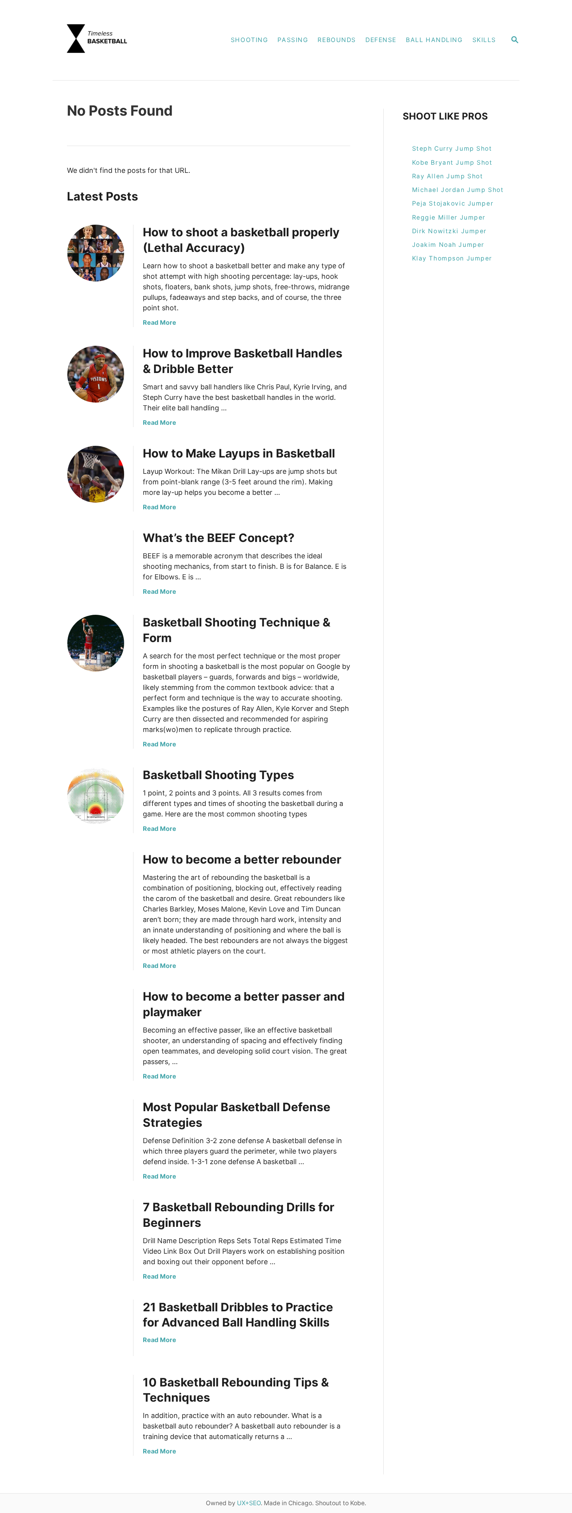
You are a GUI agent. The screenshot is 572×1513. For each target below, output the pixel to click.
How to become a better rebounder (242, 859)
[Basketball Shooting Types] (95, 795)
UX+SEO (249, 1503)
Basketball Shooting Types (218, 775)
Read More (159, 322)
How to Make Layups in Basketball (239, 453)
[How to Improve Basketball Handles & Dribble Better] (95, 374)
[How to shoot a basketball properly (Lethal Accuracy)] (95, 253)
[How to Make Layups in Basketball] (95, 474)
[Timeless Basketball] (125, 40)
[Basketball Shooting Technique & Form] (95, 643)
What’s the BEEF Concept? (219, 538)
